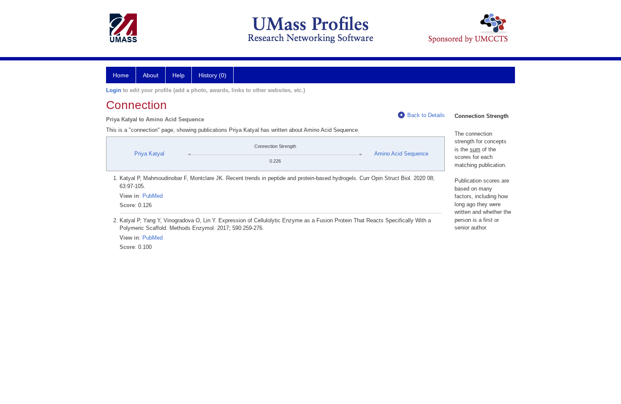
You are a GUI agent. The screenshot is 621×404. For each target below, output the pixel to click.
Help (178, 75)
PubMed (152, 196)
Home (121, 75)
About (150, 75)
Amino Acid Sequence (401, 153)
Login (113, 90)
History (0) (212, 75)
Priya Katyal (149, 153)
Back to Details (426, 115)
